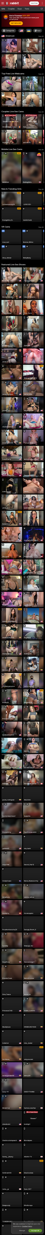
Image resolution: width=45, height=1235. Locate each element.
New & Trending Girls (11, 189)
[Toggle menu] (2, 3)
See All (41, 36)
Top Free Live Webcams (12, 73)
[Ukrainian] (29, 31)
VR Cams (5, 227)
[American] (21, 31)
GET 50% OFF (16, 23)
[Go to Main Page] (14, 3)
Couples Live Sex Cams (12, 111)
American (10, 36)
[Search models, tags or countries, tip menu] (41, 8)
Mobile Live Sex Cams (11, 149)
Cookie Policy (27, 1226)
